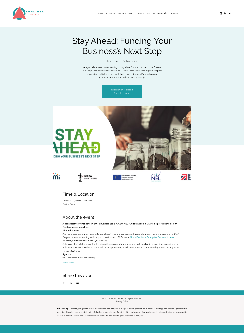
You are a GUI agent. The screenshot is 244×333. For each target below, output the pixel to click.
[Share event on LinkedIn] (77, 283)
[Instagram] (221, 13)
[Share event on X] (70, 283)
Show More (68, 262)
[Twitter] (229, 13)
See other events (122, 93)
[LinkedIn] (225, 13)
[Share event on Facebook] (64, 283)
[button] (160, 13)
